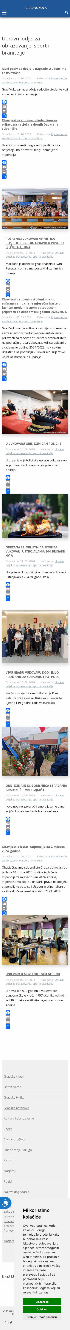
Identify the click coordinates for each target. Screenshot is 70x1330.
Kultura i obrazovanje (19, 1118)
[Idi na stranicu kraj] (37, 1041)
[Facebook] (35, 102)
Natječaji (10, 1171)
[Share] (35, 116)
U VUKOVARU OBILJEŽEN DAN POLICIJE (33, 444)
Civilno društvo (14, 1139)
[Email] (35, 106)
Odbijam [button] (42, 1309)
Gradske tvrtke (14, 1097)
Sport (8, 1129)
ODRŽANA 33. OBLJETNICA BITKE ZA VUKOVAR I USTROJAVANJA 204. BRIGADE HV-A (35, 551)
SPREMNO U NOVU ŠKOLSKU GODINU (33, 974)
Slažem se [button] (42, 1301)
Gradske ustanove (16, 1108)
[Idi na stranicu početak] (33, 1041)
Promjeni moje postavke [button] (42, 1317)
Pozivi (8, 1181)
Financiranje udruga (18, 1150)
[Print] (35, 111)
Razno (8, 1160)
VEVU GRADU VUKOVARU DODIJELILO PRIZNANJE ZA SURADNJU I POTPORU (33, 674)
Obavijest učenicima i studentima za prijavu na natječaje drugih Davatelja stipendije (30, 124)
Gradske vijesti (14, 1076)
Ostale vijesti (12, 1087)
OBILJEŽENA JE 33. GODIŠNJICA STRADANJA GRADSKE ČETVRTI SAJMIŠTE (36, 788)
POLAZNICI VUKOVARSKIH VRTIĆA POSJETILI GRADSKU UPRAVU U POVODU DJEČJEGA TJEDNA (35, 243)
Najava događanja (16, 1192)
